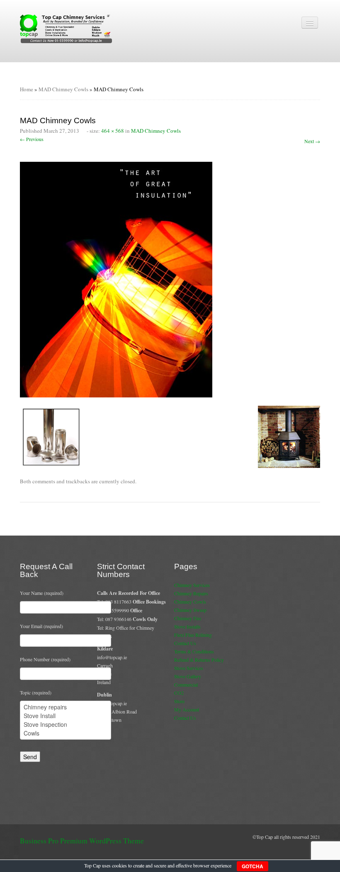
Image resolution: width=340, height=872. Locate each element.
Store (179, 701)
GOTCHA (252, 866)
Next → (312, 141)
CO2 (179, 692)
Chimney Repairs (191, 593)
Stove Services (188, 668)
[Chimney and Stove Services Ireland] (67, 28)
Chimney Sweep (190, 610)
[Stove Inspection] (65, 724)
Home (26, 89)
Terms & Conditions (194, 651)
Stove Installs (187, 626)
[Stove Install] (65, 715)
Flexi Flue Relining (193, 634)
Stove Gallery (187, 676)
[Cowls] (65, 733)
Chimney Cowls (190, 601)
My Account (186, 709)
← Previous (32, 139)
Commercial (186, 684)
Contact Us (185, 643)
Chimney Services (192, 585)
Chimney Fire (187, 618)
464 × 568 (112, 130)
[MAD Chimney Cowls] (116, 278)
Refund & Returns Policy (199, 659)
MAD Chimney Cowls (63, 89)
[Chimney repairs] (65, 707)
